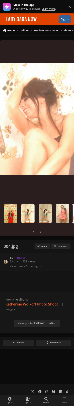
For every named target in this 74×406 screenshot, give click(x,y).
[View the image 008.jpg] (10, 213)
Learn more (7, 7)
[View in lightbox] (37, 119)
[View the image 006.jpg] (45, 213)
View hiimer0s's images (25, 266)
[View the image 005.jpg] (62, 213)
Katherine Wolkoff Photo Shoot (32, 304)
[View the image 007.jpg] (28, 213)
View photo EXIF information (37, 323)
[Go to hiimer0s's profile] (6, 262)
